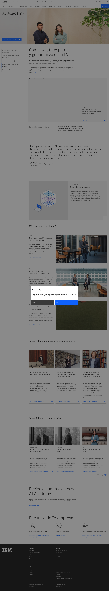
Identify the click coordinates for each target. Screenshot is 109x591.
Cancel (33, 302)
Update (57, 302)
